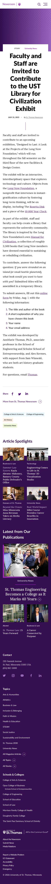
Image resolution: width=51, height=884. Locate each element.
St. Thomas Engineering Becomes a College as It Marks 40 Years (25, 594)
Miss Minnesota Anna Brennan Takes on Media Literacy (12, 513)
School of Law (9, 805)
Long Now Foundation (21, 188)
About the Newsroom (12, 839)
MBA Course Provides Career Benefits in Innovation (37, 513)
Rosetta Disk (37, 206)
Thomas (32, 374)
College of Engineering (35, 414)
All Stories (7, 766)
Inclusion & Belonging (12, 711)
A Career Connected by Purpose (34, 633)
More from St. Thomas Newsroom (20, 401)
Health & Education (11, 722)
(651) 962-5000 (10, 668)
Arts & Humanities (11, 695)
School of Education (12, 800)
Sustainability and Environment (16, 738)
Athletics (6, 700)
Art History (8, 420)
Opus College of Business (17, 787)
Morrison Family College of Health (17, 810)
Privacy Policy (8, 866)
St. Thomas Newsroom (34, 117)
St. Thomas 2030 (10, 743)
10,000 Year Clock (35, 211)
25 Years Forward (13, 632)
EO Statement (8, 858)
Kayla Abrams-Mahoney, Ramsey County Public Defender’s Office (12, 475)
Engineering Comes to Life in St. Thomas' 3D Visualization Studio (37, 473)
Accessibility (7, 862)
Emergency (7, 869)
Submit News (8, 843)
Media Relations (9, 847)
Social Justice (9, 732)
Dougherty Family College (14, 816)
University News (31, 48)
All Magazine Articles (12, 754)
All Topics (7, 760)
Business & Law (9, 705)
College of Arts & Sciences (14, 414)
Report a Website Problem (13, 855)
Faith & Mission (9, 716)
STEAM (6, 727)
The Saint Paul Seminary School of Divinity (21, 821)
